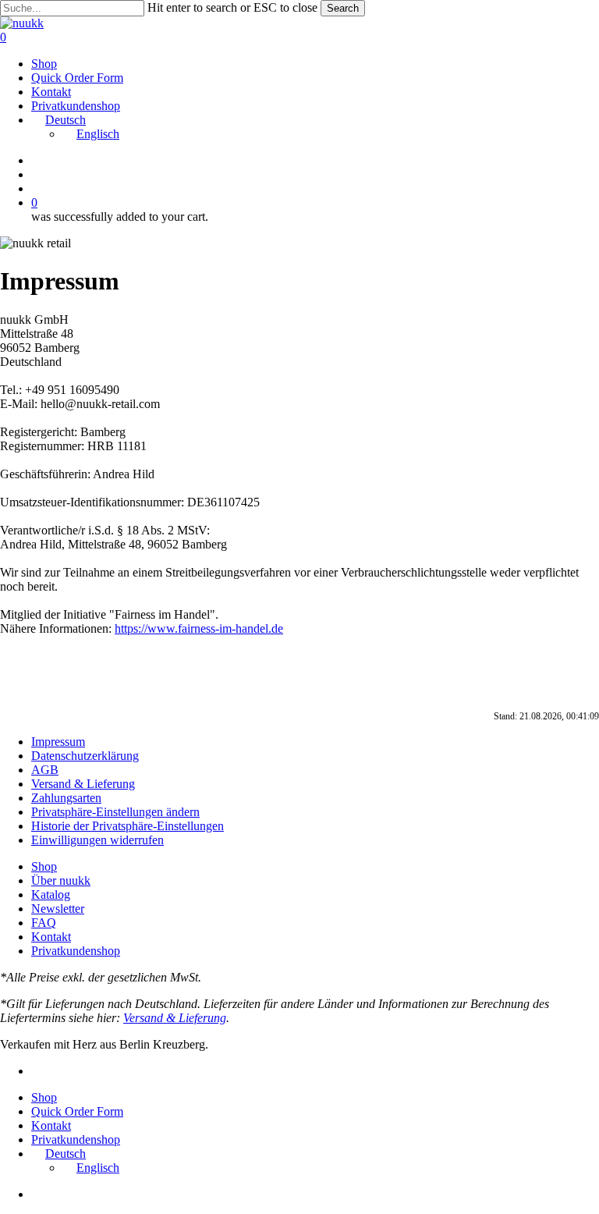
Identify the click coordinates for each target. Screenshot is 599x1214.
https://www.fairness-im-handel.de (199, 628)
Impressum (58, 741)
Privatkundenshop (75, 950)
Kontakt (51, 936)
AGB (44, 769)
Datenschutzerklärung (85, 755)
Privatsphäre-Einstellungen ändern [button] (115, 811)
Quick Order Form (77, 1111)
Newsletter (57, 908)
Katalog (50, 894)
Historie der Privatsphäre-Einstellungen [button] (127, 825)
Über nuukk (60, 880)
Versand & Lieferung (83, 783)
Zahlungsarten (66, 797)
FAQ (43, 922)
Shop (44, 866)
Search (343, 8)
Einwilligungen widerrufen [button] (97, 840)
